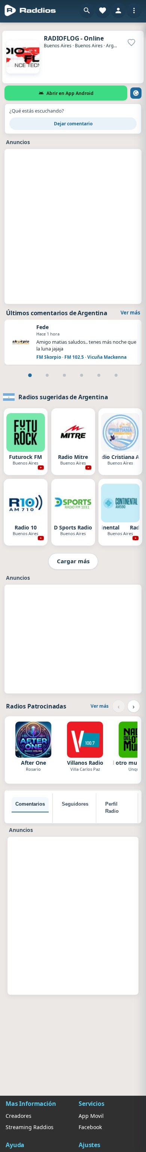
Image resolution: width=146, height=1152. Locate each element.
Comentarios (30, 804)
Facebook (90, 1127)
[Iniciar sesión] (118, 10)
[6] (116, 375)
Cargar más (73, 561)
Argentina (116, 45)
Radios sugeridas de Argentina (63, 397)
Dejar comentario (73, 123)
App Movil (91, 1115)
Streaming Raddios (30, 1127)
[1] (30, 375)
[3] (64, 375)
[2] (47, 375)
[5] (99, 375)
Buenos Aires (58, 45)
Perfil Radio (112, 807)
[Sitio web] (136, 93)
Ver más (130, 312)
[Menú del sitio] (134, 10)
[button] (86, 10)
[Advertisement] (73, 225)
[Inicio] (30, 11)
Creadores (18, 1115)
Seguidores (75, 804)
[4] (81, 375)
